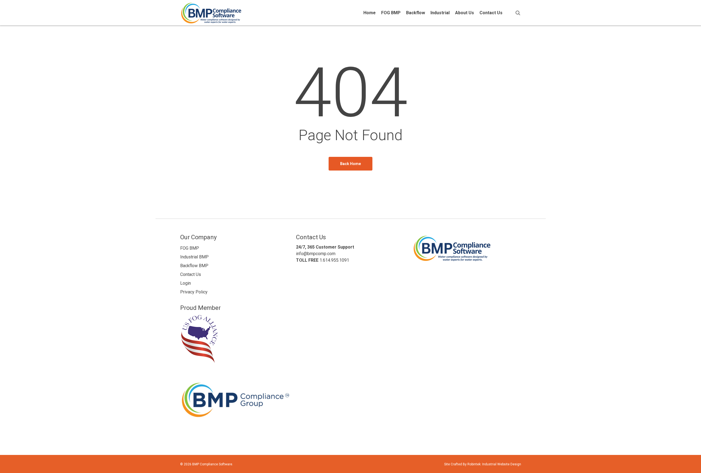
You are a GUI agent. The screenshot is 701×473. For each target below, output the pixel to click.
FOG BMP (189, 248)
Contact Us (190, 274)
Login (185, 283)
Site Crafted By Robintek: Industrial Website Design (482, 464)
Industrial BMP (194, 256)
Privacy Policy (194, 292)
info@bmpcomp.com (315, 253)
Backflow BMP (194, 265)
